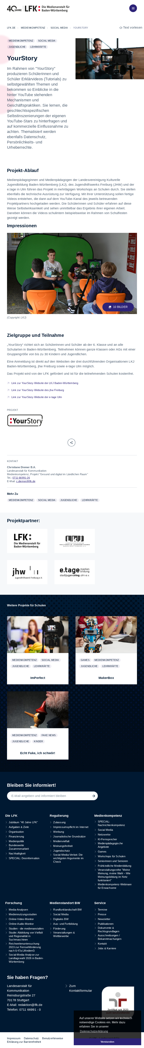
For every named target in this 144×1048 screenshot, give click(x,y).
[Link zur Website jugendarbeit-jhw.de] (27, 572)
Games (86, 660)
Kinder (39, 741)
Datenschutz (31, 1038)
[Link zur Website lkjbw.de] (74, 541)
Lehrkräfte (39, 47)
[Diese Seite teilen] (71, 442)
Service (100, 903)
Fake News (49, 735)
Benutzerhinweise (52, 1038)
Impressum (14, 1038)
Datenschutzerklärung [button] (94, 1031)
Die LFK (11, 815)
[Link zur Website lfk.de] (27, 541)
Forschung (13, 903)
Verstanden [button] (107, 1041)
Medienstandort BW (65, 903)
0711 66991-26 (21, 477)
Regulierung (59, 815)
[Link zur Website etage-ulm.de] (74, 572)
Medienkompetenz (22, 41)
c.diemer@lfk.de (25, 481)
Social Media (47, 41)
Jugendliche (18, 47)
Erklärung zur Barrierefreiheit (24, 1041)
